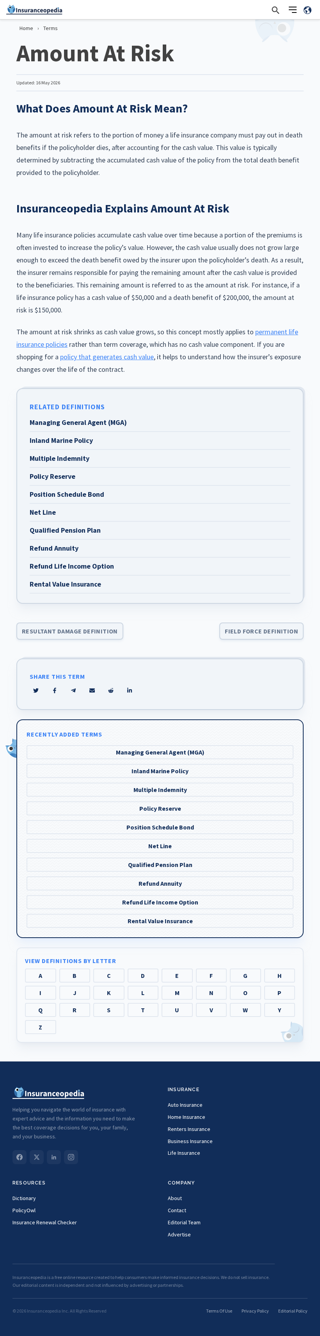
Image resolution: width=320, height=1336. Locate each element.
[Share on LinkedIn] (129, 690)
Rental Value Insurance (160, 921)
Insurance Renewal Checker (44, 1222)
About (175, 1198)
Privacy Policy (255, 1311)
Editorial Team (184, 1222)
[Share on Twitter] (36, 690)
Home (26, 28)
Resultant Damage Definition (70, 631)
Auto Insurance (185, 1104)
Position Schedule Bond (160, 827)
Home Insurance (186, 1116)
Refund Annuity (160, 883)
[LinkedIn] (54, 1157)
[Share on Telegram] (73, 690)
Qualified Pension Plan (160, 865)
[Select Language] (307, 10)
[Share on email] (111, 690)
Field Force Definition (261, 631)
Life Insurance (184, 1152)
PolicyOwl (24, 1210)
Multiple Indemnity (160, 790)
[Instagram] (71, 1157)
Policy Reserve (160, 808)
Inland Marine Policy (160, 771)
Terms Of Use (219, 1311)
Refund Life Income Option (160, 902)
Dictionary (24, 1198)
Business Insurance (190, 1141)
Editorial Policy (293, 1311)
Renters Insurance (189, 1129)
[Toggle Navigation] (292, 10)
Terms (50, 28)
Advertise (179, 1234)
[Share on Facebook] (54, 690)
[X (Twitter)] (37, 1157)
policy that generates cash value (107, 356)
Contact (177, 1210)
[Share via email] (92, 690)
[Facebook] (19, 1157)
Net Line (160, 846)
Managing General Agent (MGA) (160, 752)
